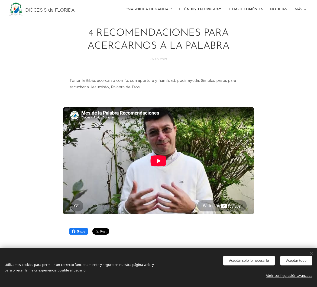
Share (81, 231)
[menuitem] (150, 9)
